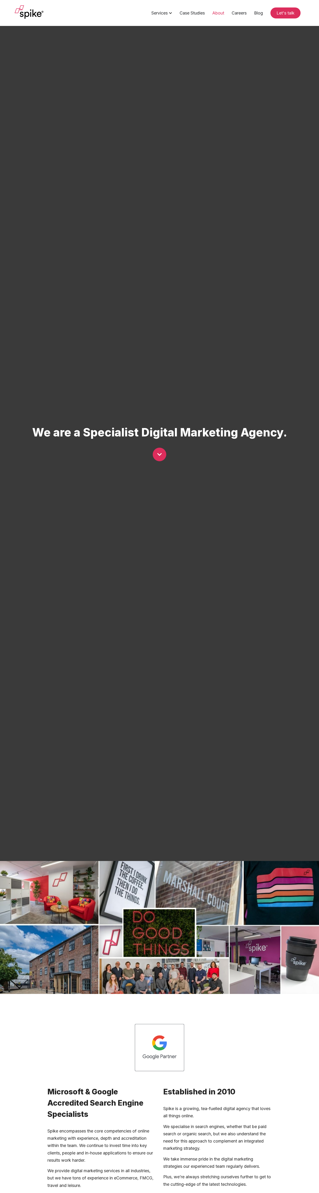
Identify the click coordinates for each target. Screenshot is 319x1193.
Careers (239, 13)
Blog (258, 13)
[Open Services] (170, 13)
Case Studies (192, 13)
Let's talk (285, 13)
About (218, 13)
